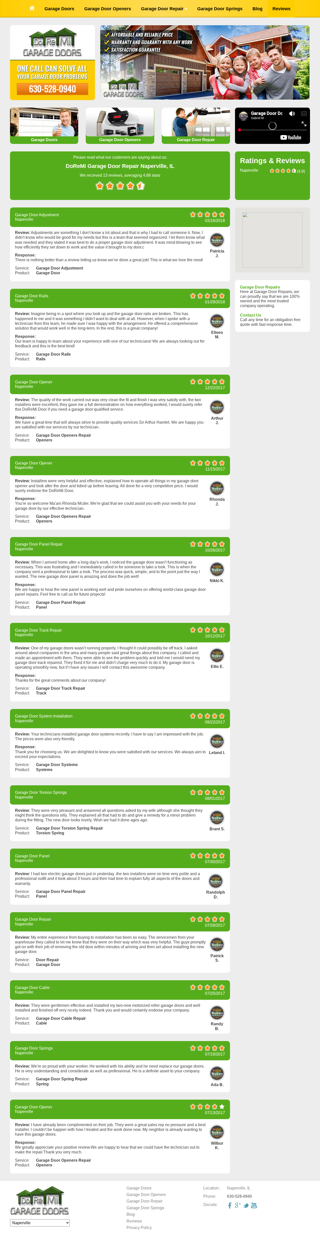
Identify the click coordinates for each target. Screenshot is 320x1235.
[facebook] (230, 1205)
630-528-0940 (52, 88)
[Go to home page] (32, 9)
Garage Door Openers (107, 8)
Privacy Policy (139, 1227)
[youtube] (254, 1205)
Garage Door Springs (219, 8)
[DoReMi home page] (40, 1214)
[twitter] (246, 1205)
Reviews (281, 8)
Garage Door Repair (163, 8)
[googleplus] (238, 1205)
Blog (257, 8)
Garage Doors (59, 8)
